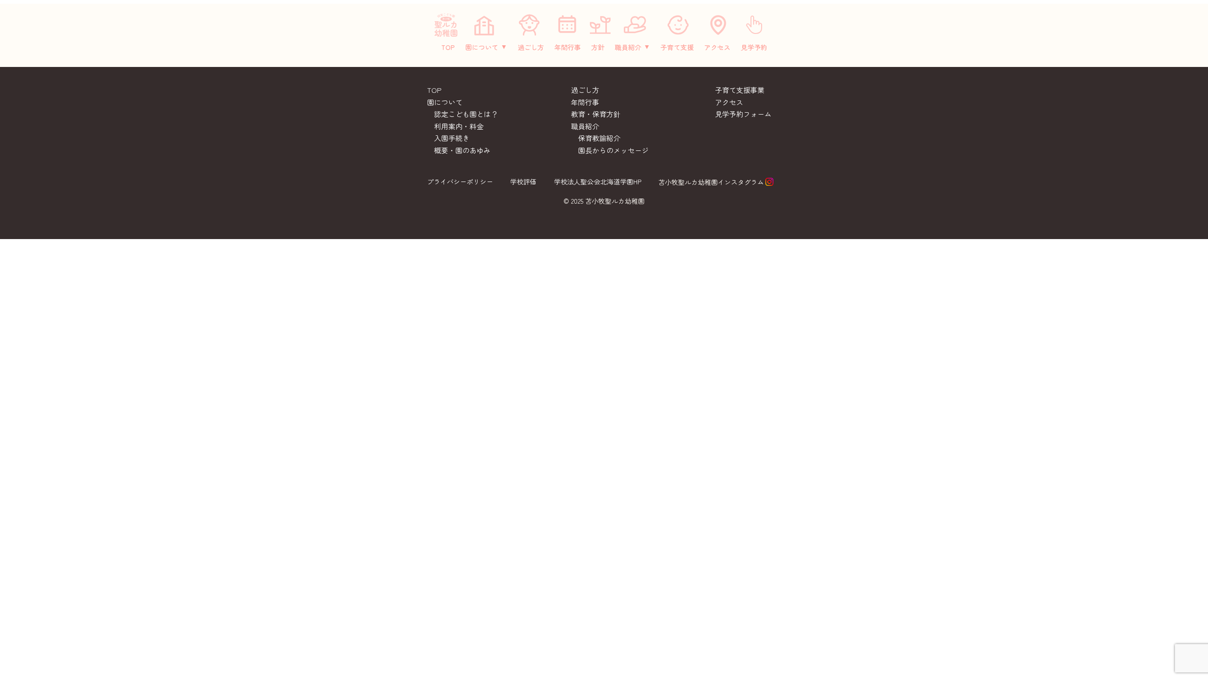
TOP (448, 47)
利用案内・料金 (459, 126)
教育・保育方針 (596, 114)
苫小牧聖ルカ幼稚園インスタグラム (711, 182)
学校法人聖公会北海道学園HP (597, 181)
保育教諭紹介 (599, 138)
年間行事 (567, 47)
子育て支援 (677, 47)
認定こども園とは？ (466, 114)
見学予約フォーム (743, 114)
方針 (597, 47)
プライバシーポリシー (460, 181)
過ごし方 (531, 47)
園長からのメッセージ (613, 150)
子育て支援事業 (739, 90)
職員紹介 (628, 47)
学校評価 (523, 181)
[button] (486, 47)
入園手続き (452, 138)
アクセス (717, 47)
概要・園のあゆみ (462, 150)
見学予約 (754, 47)
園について (481, 47)
